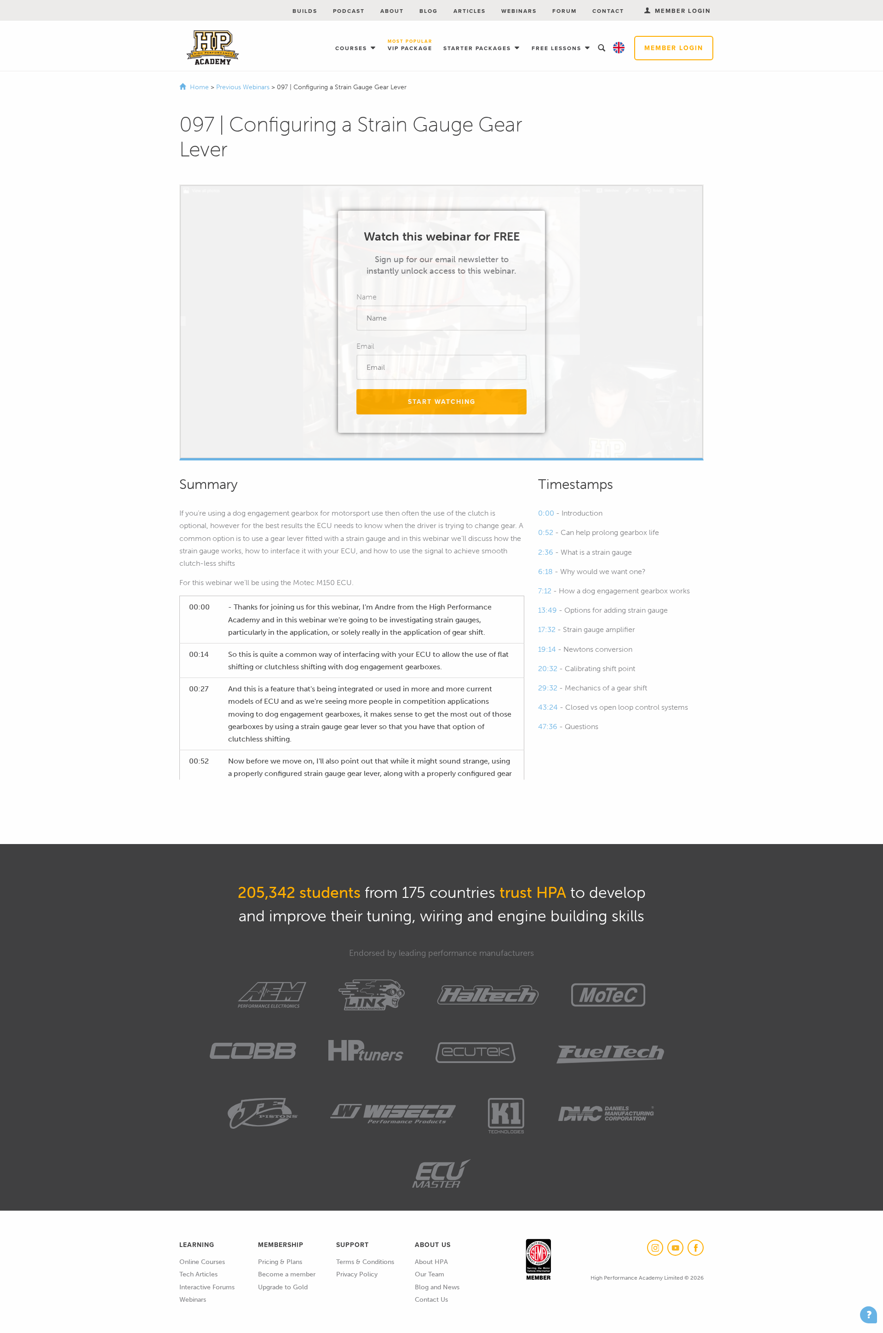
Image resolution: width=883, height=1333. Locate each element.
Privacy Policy (357, 1274)
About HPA (431, 1262)
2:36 (545, 552)
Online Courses (202, 1262)
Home (199, 87)
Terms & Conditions (365, 1262)
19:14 (547, 649)
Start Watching (442, 402)
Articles (469, 11)
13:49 (547, 610)
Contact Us (431, 1300)
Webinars (519, 11)
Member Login (673, 48)
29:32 (547, 688)
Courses (352, 48)
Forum (564, 11)
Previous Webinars (243, 87)
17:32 (547, 629)
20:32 (547, 668)
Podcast (349, 11)
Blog (428, 11)
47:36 (547, 726)
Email (365, 346)
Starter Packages (478, 48)
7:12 (544, 590)
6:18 (545, 571)
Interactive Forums (207, 1287)
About (392, 11)
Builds (304, 11)
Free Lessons (558, 48)
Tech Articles (198, 1274)
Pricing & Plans (280, 1262)
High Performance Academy (212, 48)
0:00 (546, 513)
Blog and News (437, 1287)
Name (366, 297)
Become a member (286, 1274)
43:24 (548, 707)
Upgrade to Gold (283, 1287)
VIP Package (410, 45)
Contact (608, 11)
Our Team (429, 1274)
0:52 (545, 532)
